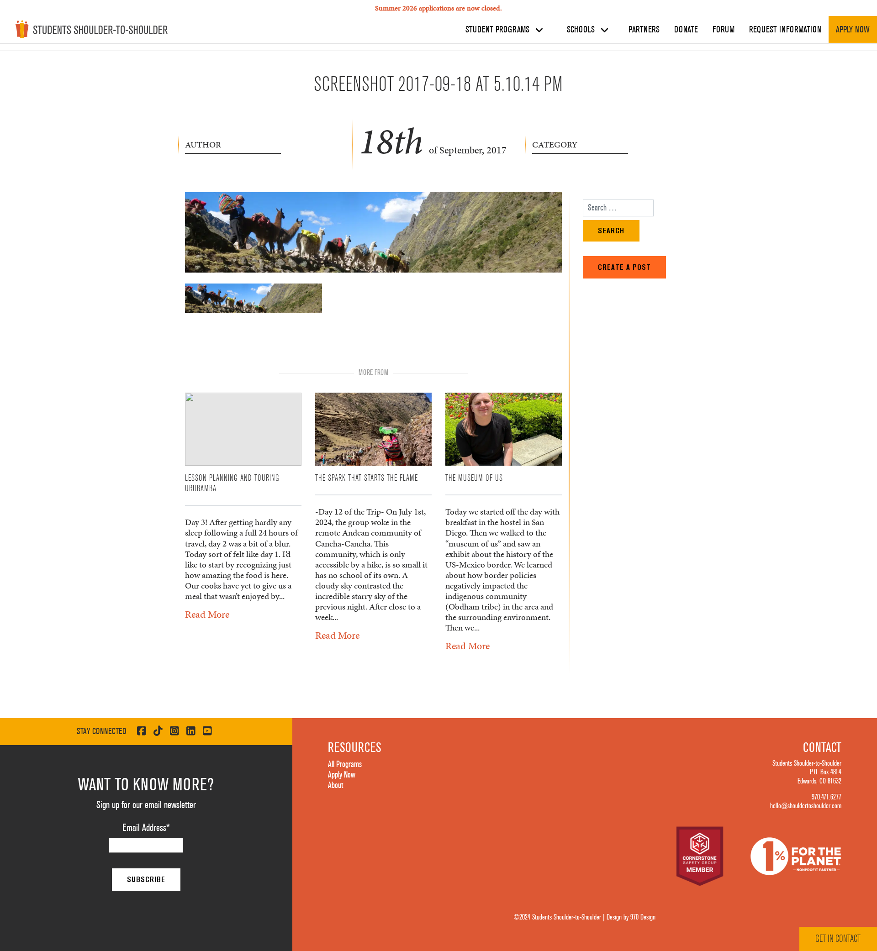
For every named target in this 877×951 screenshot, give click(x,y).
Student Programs (498, 29)
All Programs (345, 764)
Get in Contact (838, 939)
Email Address (146, 828)
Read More (207, 614)
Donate (686, 29)
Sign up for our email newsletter (146, 805)
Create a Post (624, 267)
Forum (723, 29)
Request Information (785, 29)
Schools (582, 29)
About (335, 785)
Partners (644, 29)
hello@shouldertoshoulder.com (805, 805)
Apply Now (853, 29)
